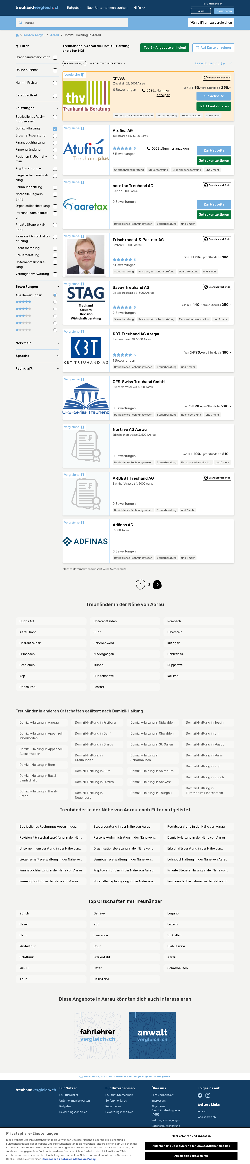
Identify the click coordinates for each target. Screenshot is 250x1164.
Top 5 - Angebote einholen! (165, 47)
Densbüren (28, 687)
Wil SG (24, 968)
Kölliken (173, 676)
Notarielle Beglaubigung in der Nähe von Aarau (123, 881)
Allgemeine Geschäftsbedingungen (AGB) (166, 1110)
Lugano (173, 913)
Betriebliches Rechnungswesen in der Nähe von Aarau (47, 827)
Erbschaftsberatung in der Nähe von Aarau (194, 849)
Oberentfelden (30, 643)
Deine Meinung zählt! (127, 1076)
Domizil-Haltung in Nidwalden (152, 722)
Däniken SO (175, 654)
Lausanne (101, 935)
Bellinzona (101, 979)
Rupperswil (175, 665)
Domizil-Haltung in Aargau (39, 722)
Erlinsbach (27, 654)
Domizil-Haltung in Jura (92, 771)
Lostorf (99, 687)
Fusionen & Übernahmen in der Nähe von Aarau (197, 881)
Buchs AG (27, 621)
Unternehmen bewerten (74, 1100)
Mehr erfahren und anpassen (191, 1135)
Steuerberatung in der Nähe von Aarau (122, 826)
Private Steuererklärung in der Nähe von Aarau (197, 871)
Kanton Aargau (34, 35)
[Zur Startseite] (39, 8)
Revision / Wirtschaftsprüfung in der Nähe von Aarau (51, 838)
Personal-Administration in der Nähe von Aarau (124, 838)
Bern (23, 935)
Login (201, 11)
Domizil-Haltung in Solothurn (152, 771)
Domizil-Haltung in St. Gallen (151, 744)
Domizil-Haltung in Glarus (94, 744)
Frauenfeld (102, 957)
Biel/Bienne (176, 946)
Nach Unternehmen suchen (107, 8)
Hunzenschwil (104, 676)
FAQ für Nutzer (68, 1095)
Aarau (54, 35)
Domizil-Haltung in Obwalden (152, 733)
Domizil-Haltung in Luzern (94, 782)
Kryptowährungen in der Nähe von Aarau (124, 870)
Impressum (159, 1100)
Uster (98, 968)
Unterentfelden (105, 621)
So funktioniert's (116, 1100)
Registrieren (224, 11)
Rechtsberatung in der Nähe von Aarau (196, 826)
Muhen (99, 665)
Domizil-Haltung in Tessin (205, 722)
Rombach (174, 621)
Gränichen (27, 665)
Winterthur (28, 946)
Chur (97, 946)
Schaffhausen (177, 968)
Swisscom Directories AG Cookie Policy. (69, 1159)
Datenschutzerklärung (166, 1126)
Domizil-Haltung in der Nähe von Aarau (196, 837)
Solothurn (27, 957)
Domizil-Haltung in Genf (93, 733)
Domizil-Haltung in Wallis (204, 755)
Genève (99, 913)
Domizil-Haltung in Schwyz (150, 782)
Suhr (97, 632)
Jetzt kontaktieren (214, 106)
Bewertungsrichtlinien (73, 1112)
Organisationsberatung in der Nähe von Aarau (123, 849)
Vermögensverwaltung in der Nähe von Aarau (122, 860)
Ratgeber (74, 8)
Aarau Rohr (28, 632)
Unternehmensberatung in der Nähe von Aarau (49, 849)
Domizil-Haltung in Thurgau (151, 793)
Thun (23, 979)
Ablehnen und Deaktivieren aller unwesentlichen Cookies (191, 1145)
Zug (96, 924)
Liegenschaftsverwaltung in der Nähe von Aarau (51, 860)
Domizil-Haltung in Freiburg (95, 722)
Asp (22, 676)
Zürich (24, 913)
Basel (24, 924)
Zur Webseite (213, 96)
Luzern (172, 924)
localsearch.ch (207, 1117)
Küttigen (173, 643)
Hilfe (137, 8)
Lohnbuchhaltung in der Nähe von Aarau (197, 859)
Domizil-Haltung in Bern (37, 765)
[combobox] (75, 22)
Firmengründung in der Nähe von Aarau (49, 881)
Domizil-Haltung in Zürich (205, 777)
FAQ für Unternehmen (119, 1095)
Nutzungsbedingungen (166, 1120)
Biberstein (174, 632)
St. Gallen (174, 935)
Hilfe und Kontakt (163, 1095)
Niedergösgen (104, 654)
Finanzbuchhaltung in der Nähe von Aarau (51, 870)
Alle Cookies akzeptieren (191, 1155)
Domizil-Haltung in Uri (202, 733)
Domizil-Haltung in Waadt (205, 744)
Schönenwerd (104, 643)
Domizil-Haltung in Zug (203, 766)
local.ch (202, 1111)
